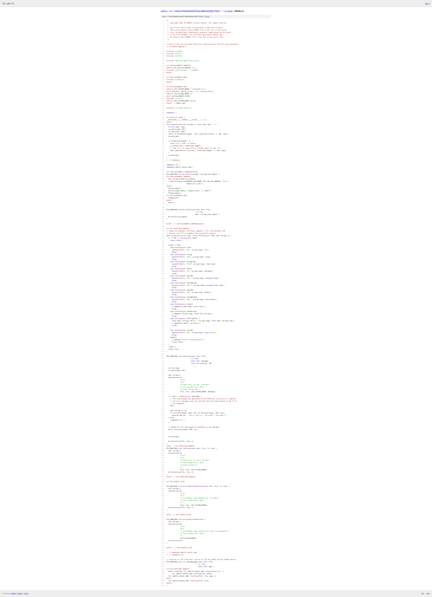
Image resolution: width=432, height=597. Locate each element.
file (207, 16)
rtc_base (228, 11)
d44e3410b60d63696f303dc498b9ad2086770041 (197, 11)
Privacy (19, 593)
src (171, 11)
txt (422, 593)
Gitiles (13, 593)
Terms (26, 593)
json (428, 593)
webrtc (164, 11)
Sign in (427, 3)
